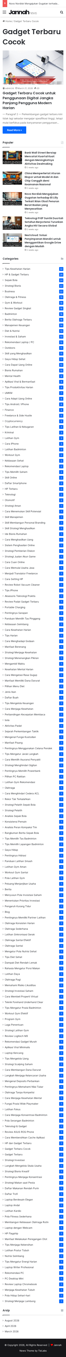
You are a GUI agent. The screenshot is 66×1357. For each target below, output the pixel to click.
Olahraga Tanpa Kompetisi (19, 1092)
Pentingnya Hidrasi (15, 855)
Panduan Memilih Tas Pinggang (22, 618)
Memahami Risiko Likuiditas (20, 985)
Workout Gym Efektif (16, 1013)
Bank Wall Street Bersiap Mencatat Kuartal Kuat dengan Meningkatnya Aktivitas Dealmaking (40, 158)
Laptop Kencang (14, 1053)
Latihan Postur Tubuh (17, 1250)
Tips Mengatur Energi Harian (21, 1261)
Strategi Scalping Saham (19, 1064)
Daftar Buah (11, 697)
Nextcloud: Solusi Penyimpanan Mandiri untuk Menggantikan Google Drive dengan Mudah (43, 240)
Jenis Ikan (10, 691)
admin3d (9, 88)
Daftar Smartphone (16, 483)
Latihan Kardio (13, 1210)
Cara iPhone (12, 443)
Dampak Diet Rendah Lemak (21, 962)
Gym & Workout (13, 302)
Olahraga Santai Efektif (18, 940)
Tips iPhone (11, 590)
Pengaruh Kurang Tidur (18, 906)
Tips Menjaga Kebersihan (19, 1244)
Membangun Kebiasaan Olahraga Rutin (27, 1222)
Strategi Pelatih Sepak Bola (20, 804)
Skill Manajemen (14, 517)
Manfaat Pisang (14, 742)
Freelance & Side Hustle (18, 415)
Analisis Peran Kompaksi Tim (21, 827)
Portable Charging (15, 607)
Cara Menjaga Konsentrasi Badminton (26, 1115)
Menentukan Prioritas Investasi (22, 900)
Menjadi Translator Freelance (21, 573)
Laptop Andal (12, 1205)
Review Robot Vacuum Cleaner (22, 584)
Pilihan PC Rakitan (15, 776)
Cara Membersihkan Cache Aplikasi (25, 1137)
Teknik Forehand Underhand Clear (24, 1002)
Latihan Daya (12, 974)
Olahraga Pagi (13, 979)
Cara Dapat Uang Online (18, 364)
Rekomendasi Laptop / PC (19, 342)
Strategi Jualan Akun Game (20, 556)
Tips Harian (11, 635)
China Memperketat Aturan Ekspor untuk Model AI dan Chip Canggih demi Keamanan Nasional (42, 179)
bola (7, 720)
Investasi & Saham (15, 336)
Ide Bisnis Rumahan (16, 534)
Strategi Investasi (15, 1160)
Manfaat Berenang (15, 646)
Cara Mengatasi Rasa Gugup (21, 675)
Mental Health (13, 376)
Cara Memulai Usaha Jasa (19, 567)
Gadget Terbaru (14, 1154)
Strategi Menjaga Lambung (20, 1301)
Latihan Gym (12, 438)
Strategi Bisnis (13, 285)
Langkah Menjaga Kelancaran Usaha (25, 1075)
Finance (9, 409)
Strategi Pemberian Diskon (20, 550)
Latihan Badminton (15, 449)
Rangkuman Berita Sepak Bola (22, 833)
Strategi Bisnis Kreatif (17, 1171)
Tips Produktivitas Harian (19, 387)
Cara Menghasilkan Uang (19, 539)
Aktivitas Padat (13, 725)
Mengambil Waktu (15, 663)
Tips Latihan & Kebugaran (19, 426)
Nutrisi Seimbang (14, 1256)
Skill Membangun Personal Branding (25, 522)
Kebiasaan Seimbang (16, 624)
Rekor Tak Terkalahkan (17, 799)
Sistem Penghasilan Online (20, 545)
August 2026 (12, 1320)
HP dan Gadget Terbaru (18, 1143)
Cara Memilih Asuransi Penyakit (22, 759)
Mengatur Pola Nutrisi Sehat (21, 951)
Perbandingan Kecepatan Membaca (25, 714)
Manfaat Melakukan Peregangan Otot (26, 1239)
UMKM (8, 393)
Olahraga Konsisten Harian (20, 923)
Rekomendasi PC (14, 1273)
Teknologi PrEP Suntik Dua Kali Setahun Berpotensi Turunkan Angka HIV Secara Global (44, 221)
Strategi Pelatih (13, 810)
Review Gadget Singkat (18, 308)
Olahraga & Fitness (15, 297)
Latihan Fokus (12, 1109)
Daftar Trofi (11, 1194)
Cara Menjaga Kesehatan (19, 708)
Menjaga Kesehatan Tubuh (20, 1289)
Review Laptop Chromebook (21, 1284)
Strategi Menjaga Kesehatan (21, 652)
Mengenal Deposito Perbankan (22, 1081)
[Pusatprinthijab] (23, 12)
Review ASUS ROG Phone (19, 1131)
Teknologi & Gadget (16, 1126)
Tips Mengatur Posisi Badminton (23, 1007)
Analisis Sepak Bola (16, 816)
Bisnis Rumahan (14, 370)
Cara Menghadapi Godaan (19, 641)
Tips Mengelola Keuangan (19, 703)
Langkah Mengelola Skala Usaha (23, 1165)
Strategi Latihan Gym (17, 1030)
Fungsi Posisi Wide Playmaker (21, 1103)
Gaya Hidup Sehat (15, 359)
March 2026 (12, 1331)
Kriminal (9, 432)
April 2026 (10, 1326)
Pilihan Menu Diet (14, 686)
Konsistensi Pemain (16, 821)
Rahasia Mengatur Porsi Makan (22, 968)
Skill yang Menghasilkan (18, 353)
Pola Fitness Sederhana (18, 1216)
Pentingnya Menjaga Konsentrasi (23, 1177)
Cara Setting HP (14, 579)
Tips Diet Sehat (13, 957)
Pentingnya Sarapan (16, 613)
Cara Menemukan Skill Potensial (23, 511)
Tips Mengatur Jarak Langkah (21, 754)
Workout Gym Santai (16, 872)
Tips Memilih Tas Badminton (20, 838)
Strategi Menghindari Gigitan (21, 765)
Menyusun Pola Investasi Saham (23, 895)
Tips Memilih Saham (16, 471)
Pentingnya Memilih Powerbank (22, 770)
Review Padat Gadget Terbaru (22, 601)
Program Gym (12, 1019)
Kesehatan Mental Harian (19, 669)
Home (8, 21)
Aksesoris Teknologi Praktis (20, 596)
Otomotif (10, 500)
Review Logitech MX (16, 1036)
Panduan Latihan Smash (18, 861)
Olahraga (10, 787)
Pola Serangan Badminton (19, 1120)
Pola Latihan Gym (15, 878)
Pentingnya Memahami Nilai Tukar (24, 1086)
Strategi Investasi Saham (19, 990)
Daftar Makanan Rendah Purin (22, 1188)
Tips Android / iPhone (17, 404)
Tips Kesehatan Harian (17, 268)
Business (10, 291)
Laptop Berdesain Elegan (19, 1199)
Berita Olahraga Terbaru (18, 319)
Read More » (14, 130)
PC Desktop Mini (14, 1278)
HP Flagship (11, 1233)
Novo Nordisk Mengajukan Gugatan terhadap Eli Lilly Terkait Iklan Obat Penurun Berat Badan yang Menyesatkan (42, 201)
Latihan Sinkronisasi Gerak (20, 934)
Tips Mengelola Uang (17, 1058)
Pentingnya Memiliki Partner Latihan (25, 917)
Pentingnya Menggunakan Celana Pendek (28, 748)
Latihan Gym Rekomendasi (20, 782)
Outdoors (10, 347)
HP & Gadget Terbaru (17, 274)
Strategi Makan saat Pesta (20, 1182)
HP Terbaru (11, 488)
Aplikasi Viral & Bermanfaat (20, 381)
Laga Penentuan (14, 1024)
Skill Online (11, 477)
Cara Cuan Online (15, 562)
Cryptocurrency (14, 421)
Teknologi (10, 494)
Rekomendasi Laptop (17, 466)
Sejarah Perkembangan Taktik (22, 731)
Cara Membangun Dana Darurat (23, 1069)
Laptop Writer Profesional (19, 1267)
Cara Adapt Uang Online (18, 398)
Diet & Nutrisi (12, 330)
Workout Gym (12, 455)
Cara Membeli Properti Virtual (21, 996)
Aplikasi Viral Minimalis (17, 1047)
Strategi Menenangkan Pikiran (22, 658)
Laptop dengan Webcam (18, 1227)
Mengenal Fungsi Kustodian (20, 737)
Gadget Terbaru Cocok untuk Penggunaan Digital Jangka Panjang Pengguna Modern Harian (29, 100)
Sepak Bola (11, 280)
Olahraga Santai (14, 945)
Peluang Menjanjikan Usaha (20, 883)
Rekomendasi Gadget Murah (21, 1041)
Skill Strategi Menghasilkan (20, 528)
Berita (8, 889)
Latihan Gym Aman (15, 866)
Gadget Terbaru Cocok (17, 1148)
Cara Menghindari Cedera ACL (22, 793)
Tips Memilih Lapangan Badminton (24, 844)
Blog (7, 911)
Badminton (11, 314)
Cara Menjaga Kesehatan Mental (23, 1098)
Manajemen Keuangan (17, 325)
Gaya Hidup (11, 849)
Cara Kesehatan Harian (18, 629)
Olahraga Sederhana (16, 928)
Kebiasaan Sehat (14, 460)
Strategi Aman (13, 505)
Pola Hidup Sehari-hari (17, 1295)
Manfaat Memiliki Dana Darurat (22, 680)
